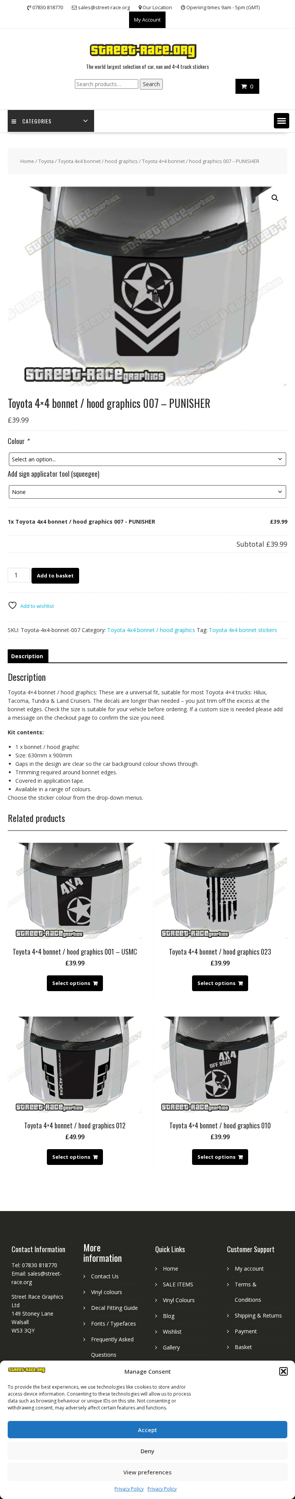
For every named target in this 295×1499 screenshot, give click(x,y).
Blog (168, 1315)
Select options (71, 983)
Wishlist (172, 1331)
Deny (147, 1451)
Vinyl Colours (179, 1300)
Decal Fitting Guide (114, 1307)
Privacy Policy (129, 1489)
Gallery (171, 1347)
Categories (36, 121)
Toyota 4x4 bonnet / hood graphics (98, 161)
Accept (147, 1430)
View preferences (147, 1472)
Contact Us (105, 1276)
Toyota (46, 161)
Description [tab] (27, 656)
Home (27, 161)
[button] (283, 1371)
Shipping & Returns (258, 1315)
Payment (246, 1331)
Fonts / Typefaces (113, 1323)
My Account (147, 19)
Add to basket (55, 575)
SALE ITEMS (178, 1284)
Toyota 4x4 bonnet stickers (243, 630)
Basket (243, 1347)
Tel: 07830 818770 (34, 1265)
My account (249, 1268)
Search (151, 84)
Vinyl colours (106, 1292)
